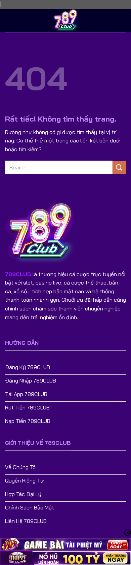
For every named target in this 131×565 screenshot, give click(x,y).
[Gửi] (119, 167)
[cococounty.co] (65, 20)
